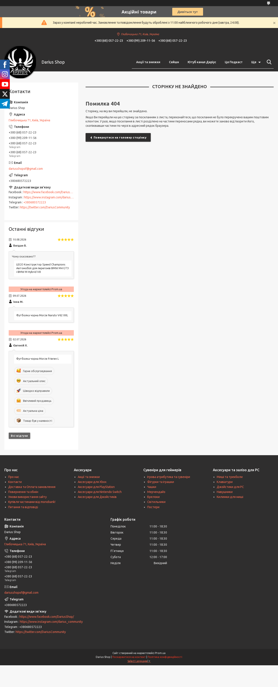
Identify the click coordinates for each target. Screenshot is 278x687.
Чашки (151, 487)
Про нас (13, 477)
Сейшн (174, 62)
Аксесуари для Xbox (92, 482)
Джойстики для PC (230, 487)
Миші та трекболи (230, 477)
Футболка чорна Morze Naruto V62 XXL (42, 315)
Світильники (156, 502)
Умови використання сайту (27, 497)
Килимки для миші (230, 497)
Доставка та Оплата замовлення (31, 487)
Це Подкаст (234, 62)
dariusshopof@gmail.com (26, 168)
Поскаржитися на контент (129, 657)
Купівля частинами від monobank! (31, 502)
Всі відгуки (19, 435)
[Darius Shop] (20, 62)
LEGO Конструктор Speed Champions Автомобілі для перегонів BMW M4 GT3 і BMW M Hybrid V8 (42, 268)
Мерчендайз (156, 492)
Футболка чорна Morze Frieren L (37, 358)
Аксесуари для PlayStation (96, 487)
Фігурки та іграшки (160, 482)
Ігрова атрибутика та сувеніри (168, 477)
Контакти (15, 482)
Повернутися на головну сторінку (120, 137)
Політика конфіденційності (165, 657)
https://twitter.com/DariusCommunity (45, 207)
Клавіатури (225, 482)
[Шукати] (268, 62)
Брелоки (153, 497)
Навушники (225, 492)
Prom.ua (160, 653)
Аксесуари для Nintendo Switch (100, 492)
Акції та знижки (148, 62)
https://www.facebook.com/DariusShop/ (50, 192)
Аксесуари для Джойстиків (97, 497)
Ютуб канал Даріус (202, 62)
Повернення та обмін (23, 492)
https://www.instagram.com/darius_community (55, 197)
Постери (153, 507)
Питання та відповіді (23, 507)
